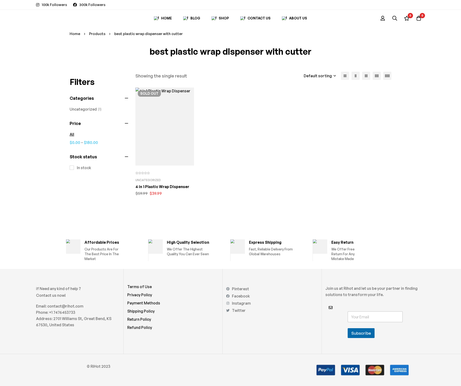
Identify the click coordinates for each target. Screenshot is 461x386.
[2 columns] (356, 76)
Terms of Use (139, 286)
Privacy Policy (139, 294)
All (72, 134)
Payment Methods (143, 303)
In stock (84, 167)
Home (75, 33)
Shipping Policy (141, 311)
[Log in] (383, 18)
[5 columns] (387, 76)
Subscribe (361, 333)
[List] (345, 76)
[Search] (395, 18)
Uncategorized (86, 109)
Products (97, 33)
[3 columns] (366, 76)
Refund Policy (139, 327)
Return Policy (139, 319)
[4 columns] (377, 76)
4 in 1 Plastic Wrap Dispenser (162, 186)
